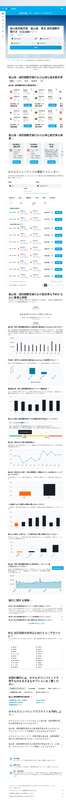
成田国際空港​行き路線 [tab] (15, 692)
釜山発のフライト (40, 702)
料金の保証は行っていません (48, 785)
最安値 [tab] (11, 81)
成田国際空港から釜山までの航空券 (18, 700)
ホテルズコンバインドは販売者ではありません (23, 790)
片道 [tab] (41, 81)
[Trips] (3, 31)
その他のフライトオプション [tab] (17, 688)
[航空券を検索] (3, 13)
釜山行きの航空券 (40, 700)
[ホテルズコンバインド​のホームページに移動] (11, 9)
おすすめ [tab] (19, 81)
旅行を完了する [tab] (29, 692)
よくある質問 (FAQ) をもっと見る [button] (35, 623)
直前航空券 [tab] (34, 81)
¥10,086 (25, 31)
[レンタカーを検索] (3, 20)
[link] (17, 162)
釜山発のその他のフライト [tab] (42, 692)
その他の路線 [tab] (31, 688)
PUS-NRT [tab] (35, 307)
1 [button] (45, 285)
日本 (14, 60)
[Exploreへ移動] (3, 27)
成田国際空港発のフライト (15, 705)
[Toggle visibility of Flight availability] (35, 382)
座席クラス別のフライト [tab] (54, 688)
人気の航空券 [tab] (41, 688)
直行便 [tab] (26, 81)
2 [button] (48, 285)
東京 (22, 60)
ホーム (9, 60)
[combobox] (29, 35)
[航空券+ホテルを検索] (3, 23)
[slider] (48, 193)
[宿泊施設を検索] (3, 16)
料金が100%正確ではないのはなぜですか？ (22, 796)
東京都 (18, 60)
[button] (3, 8)
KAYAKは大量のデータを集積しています (21, 793)
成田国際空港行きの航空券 (15, 702)
